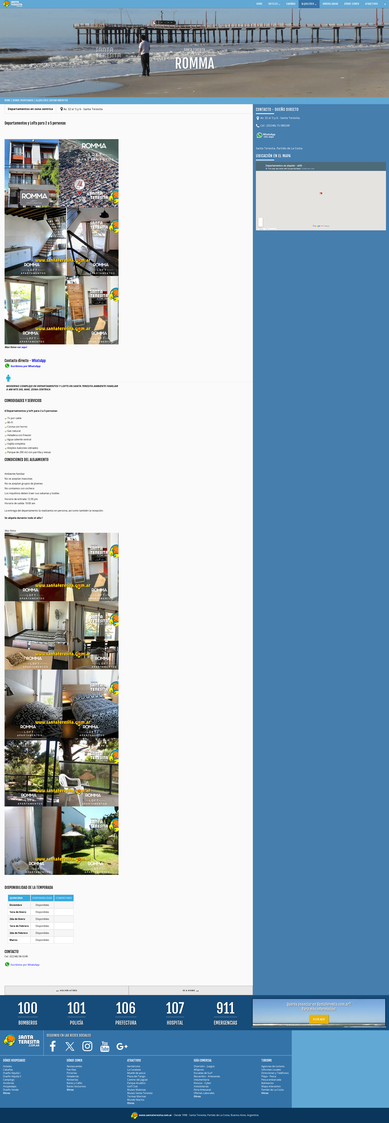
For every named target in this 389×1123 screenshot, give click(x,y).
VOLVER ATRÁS (68, 990)
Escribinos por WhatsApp (25, 964)
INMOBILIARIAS (330, 3)
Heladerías (73, 1076)
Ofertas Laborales (204, 1093)
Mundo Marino (135, 1099)
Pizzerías (72, 1073)
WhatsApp (39, 360)
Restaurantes (74, 1066)
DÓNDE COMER (351, 3)
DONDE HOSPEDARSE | (24, 100)
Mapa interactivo (271, 1086)
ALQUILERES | (43, 100)
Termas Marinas (136, 1096)
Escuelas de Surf (203, 1073)
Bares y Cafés (74, 1083)
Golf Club (132, 1086)
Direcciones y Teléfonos (275, 1073)
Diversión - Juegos (204, 1066)
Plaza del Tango (136, 1076)
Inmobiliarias (201, 1086)
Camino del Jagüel (137, 1079)
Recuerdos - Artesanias (207, 1076)
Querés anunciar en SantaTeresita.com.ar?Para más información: (319, 1006)
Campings (8, 1079)
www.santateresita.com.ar (155, 1115)
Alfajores (199, 1069)
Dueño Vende (11, 1089)
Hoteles (7, 1066)
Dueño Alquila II (12, 1076)
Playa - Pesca (268, 1076)
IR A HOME (189, 990)
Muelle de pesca (136, 1073)
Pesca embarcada (271, 1079)
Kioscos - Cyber (202, 1083)
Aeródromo (133, 1066)
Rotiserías (72, 1079)
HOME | (9, 100)
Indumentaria (201, 1079)
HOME (259, 3)
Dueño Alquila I (11, 1073)
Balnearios (267, 1083)
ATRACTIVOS (371, 3)
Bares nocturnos (76, 1086)
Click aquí (319, 1019)
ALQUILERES (308, 3)
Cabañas (8, 1069)
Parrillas (71, 1069)
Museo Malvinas (136, 1089)
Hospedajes (9, 1086)
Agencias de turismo (272, 1066)
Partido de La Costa (272, 1089)
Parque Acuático (136, 1083)
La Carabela (134, 1069)
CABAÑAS (291, 3)
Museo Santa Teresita (139, 1093)
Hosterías (8, 1083)
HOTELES (273, 3)
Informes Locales (271, 1069)
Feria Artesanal (202, 1089)
